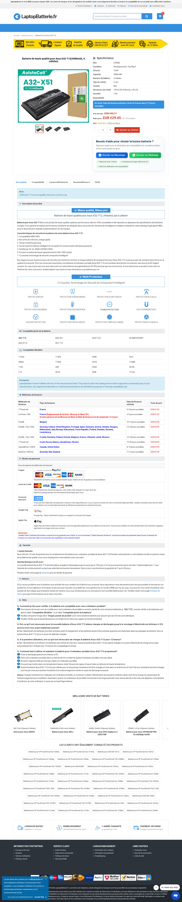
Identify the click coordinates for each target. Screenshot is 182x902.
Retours (123, 6)
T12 (20, 372)
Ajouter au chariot (129, 129)
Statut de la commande (64, 853)
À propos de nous (22, 850)
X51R (94, 362)
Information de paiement (104, 853)
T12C (21, 367)
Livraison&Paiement (58, 182)
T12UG (21, 357)
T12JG (132, 372)
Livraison (100, 6)
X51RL (132, 367)
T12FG (58, 357)
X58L (94, 372)
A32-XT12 (23, 343)
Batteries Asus (27, 35)
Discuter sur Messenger (113, 155)
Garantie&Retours (81, 182)
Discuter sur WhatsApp (147, 155)
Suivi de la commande (138, 6)
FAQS (97, 182)
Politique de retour (62, 856)
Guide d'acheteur (83, 6)
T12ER (58, 362)
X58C (94, 357)
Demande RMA (61, 859)
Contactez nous (158, 6)
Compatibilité (38, 182)
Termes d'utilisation (22, 856)
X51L (131, 357)
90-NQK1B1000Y (136, 338)
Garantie (45, 573)
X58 (57, 367)
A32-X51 (59, 338)
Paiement (111, 6)
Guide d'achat (60, 850)
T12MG (132, 362)
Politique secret (21, 859)
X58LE (21, 362)
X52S (94, 367)
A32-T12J (96, 338)
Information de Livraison (104, 850)
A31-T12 (59, 343)
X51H (57, 372)
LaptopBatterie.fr (39, 16)
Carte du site (139, 856)
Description (21, 182)
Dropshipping (100, 856)
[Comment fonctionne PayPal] (94, 878)
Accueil (16, 35)
